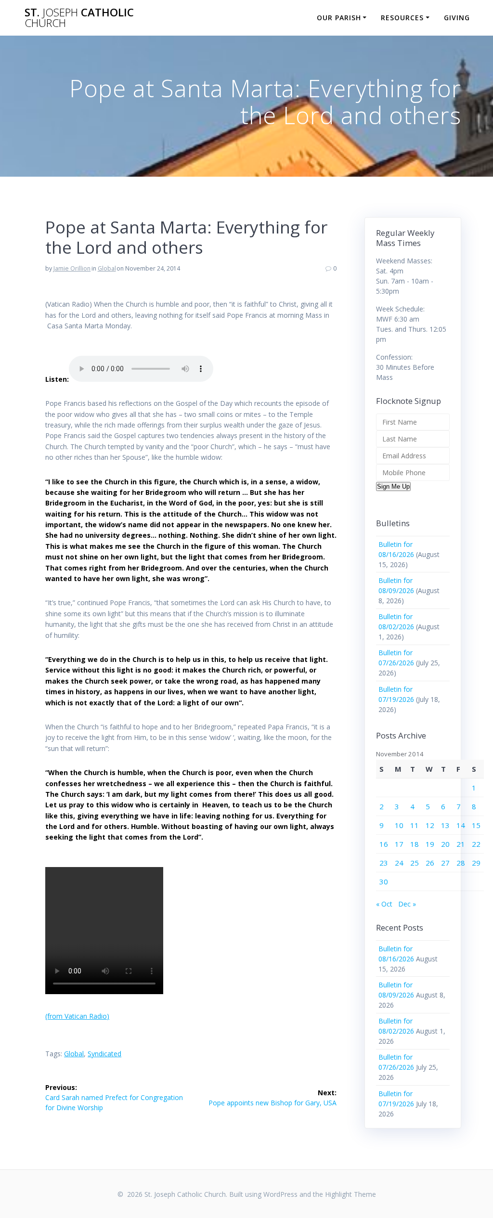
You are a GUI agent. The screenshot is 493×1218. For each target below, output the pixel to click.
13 (445, 825)
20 (445, 844)
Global (107, 268)
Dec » (407, 903)
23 (383, 863)
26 (430, 863)
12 (430, 825)
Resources (402, 17)
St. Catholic (79, 18)
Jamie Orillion (72, 268)
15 (476, 825)
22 (476, 844)
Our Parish (339, 17)
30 (383, 881)
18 (414, 844)
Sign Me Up (393, 486)
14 (460, 825)
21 (460, 844)
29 (476, 863)
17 (399, 844)
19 (430, 844)
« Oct (384, 903)
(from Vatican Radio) (77, 1016)
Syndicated (104, 1053)
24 (399, 863)
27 (445, 863)
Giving (457, 17)
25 (414, 863)
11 (414, 825)
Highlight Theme (350, 1194)
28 (460, 863)
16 (383, 844)
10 (399, 825)
